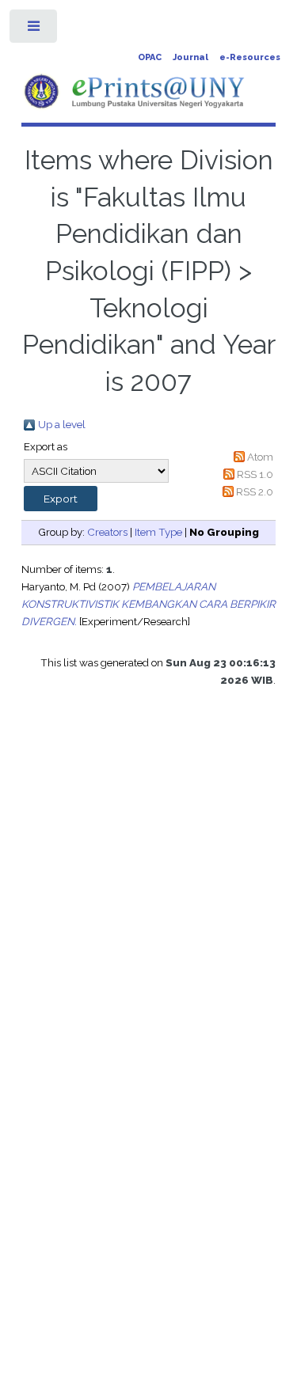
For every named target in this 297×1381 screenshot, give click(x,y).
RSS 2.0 (254, 491)
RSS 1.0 (255, 474)
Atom (260, 456)
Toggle (34, 29)
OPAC (150, 57)
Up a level (62, 424)
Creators (107, 531)
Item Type (158, 531)
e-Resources (249, 57)
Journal (190, 57)
